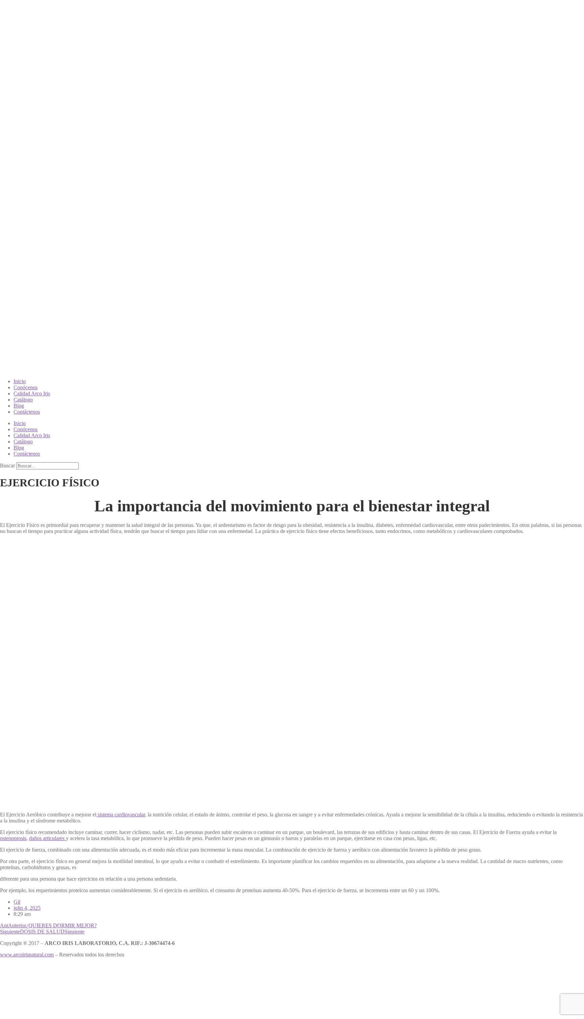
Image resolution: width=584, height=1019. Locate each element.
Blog (19, 406)
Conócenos (26, 387)
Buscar (7, 465)
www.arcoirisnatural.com (27, 954)
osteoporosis (13, 838)
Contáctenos (27, 412)
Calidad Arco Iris (32, 393)
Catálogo (23, 399)
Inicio (20, 381)
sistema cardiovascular (120, 814)
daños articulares (47, 838)
